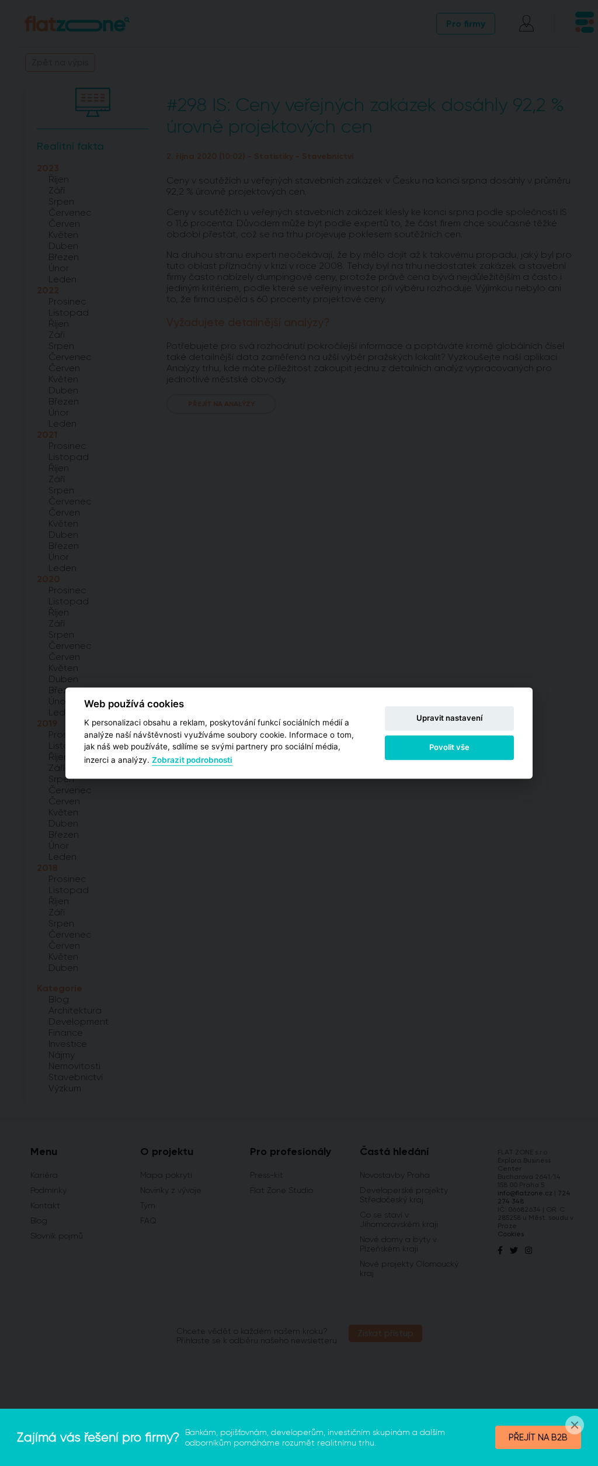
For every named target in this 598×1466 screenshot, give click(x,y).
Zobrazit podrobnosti (192, 760)
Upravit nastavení (449, 717)
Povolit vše (449, 747)
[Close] (574, 1425)
